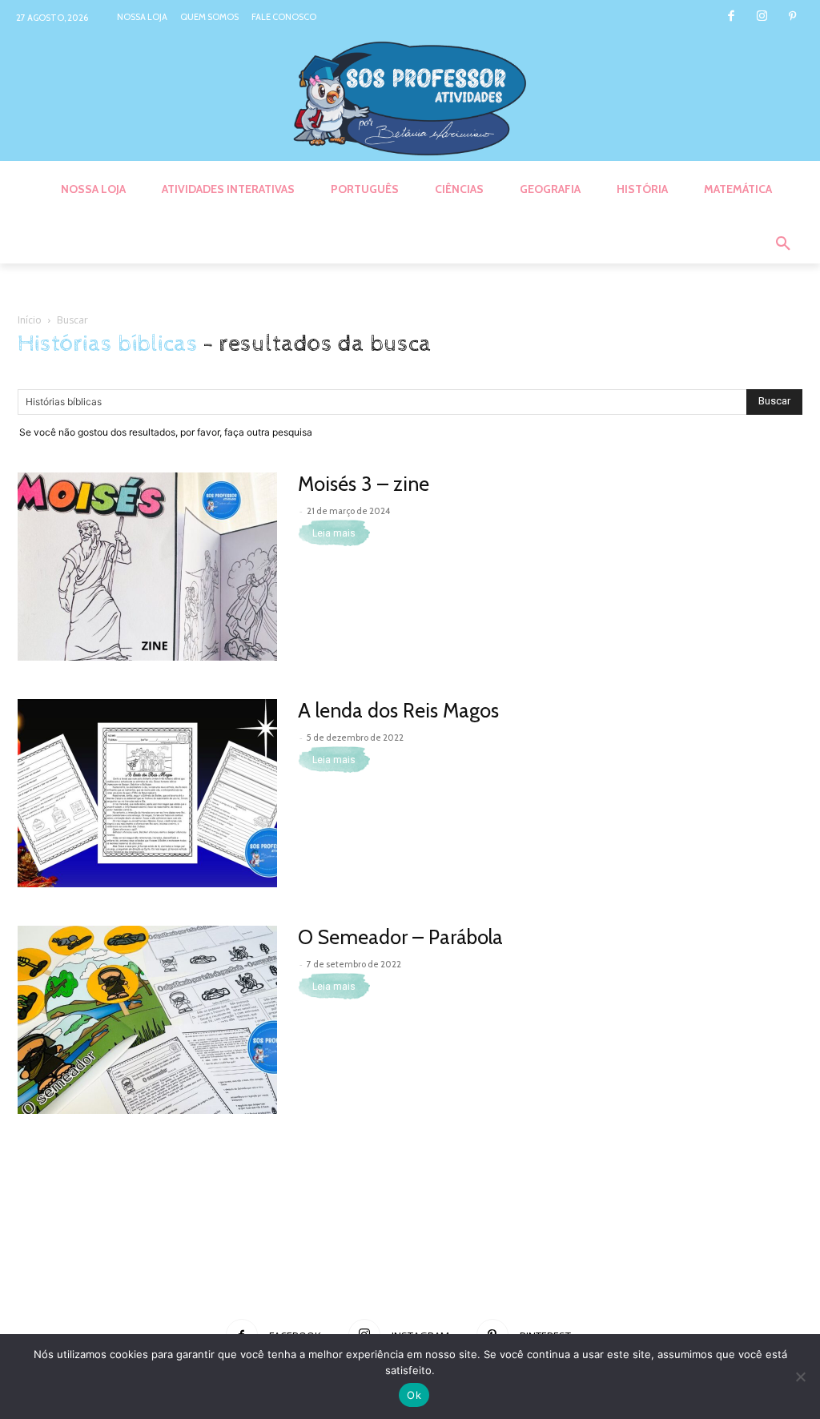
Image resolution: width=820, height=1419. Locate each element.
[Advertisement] (410, 1249)
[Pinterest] (792, 17)
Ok (414, 1395)
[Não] (800, 1377)
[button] (783, 244)
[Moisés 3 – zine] (147, 566)
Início (30, 320)
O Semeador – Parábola (400, 937)
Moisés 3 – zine (363, 484)
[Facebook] (730, 17)
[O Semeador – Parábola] (147, 1020)
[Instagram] (762, 17)
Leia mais (334, 533)
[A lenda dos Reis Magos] (147, 793)
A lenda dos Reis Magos (398, 710)
